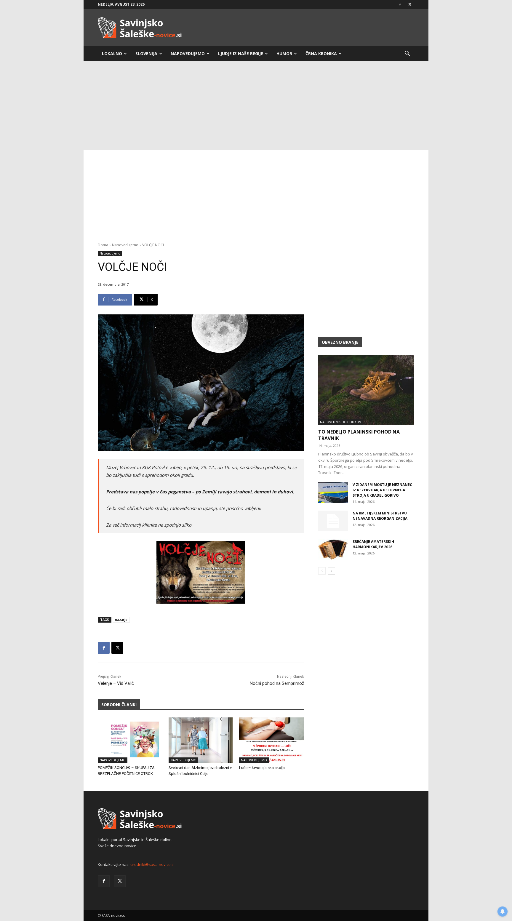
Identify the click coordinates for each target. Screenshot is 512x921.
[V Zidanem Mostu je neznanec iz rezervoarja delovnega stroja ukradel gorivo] (333, 492)
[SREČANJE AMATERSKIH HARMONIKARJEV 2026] (333, 549)
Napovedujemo (188, 53)
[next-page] (331, 571)
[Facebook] (400, 4)
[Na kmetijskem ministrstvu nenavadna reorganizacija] (333, 521)
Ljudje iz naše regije (240, 53)
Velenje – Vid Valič (116, 683)
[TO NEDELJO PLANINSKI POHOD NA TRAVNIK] (366, 390)
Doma (103, 244)
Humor (284, 53)
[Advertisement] (256, 105)
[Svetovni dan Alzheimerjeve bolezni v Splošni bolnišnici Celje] (201, 740)
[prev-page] (322, 571)
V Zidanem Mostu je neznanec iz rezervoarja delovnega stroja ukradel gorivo (382, 490)
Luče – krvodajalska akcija (262, 767)
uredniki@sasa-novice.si (152, 864)
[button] (407, 54)
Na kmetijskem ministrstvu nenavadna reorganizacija (380, 516)
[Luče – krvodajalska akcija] (271, 740)
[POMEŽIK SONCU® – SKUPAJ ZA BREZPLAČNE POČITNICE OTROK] (130, 740)
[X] (409, 4)
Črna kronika (321, 53)
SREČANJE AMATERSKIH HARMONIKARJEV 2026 (373, 544)
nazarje (121, 619)
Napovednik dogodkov (340, 422)
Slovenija (146, 53)
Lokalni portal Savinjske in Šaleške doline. (135, 839)
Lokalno (112, 53)
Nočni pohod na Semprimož (277, 683)
